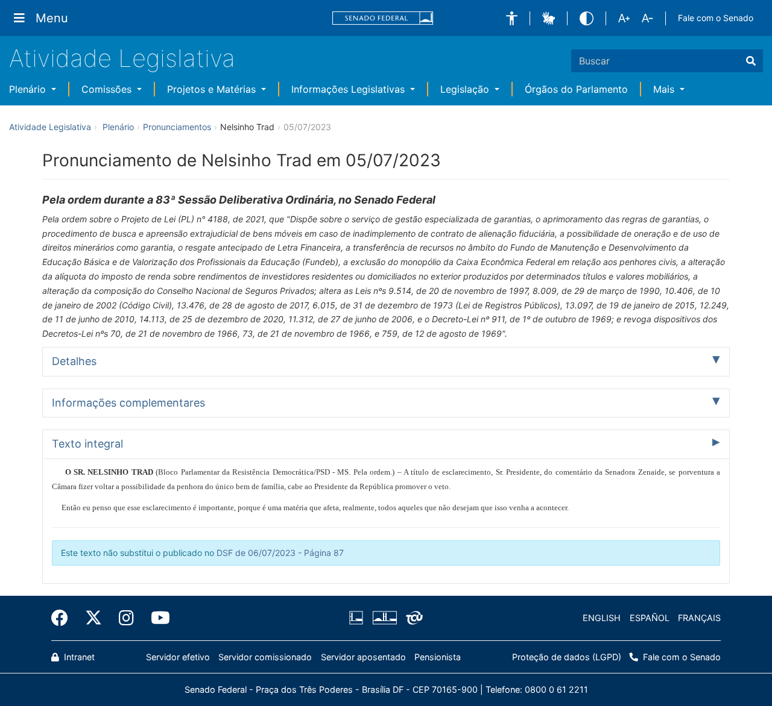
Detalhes (74, 361)
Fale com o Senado (715, 18)
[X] (93, 618)
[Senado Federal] (383, 18)
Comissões (107, 89)
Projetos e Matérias (213, 89)
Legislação (466, 89)
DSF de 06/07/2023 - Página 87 (280, 553)
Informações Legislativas (349, 89)
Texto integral (87, 443)
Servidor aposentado (363, 657)
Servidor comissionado (265, 657)
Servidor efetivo (178, 657)
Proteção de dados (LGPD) (566, 657)
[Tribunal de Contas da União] (412, 618)
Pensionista (437, 657)
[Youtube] (156, 618)
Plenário (29, 89)
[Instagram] (126, 618)
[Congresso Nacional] (384, 618)
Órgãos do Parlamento (576, 89)
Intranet (78, 657)
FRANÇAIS (699, 618)
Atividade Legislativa (122, 58)
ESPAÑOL (649, 618)
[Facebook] (64, 618)
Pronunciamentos (177, 127)
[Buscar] (751, 61)
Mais (665, 89)
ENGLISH (602, 618)
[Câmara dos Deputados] (358, 618)
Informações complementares (128, 402)
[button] (511, 18)
